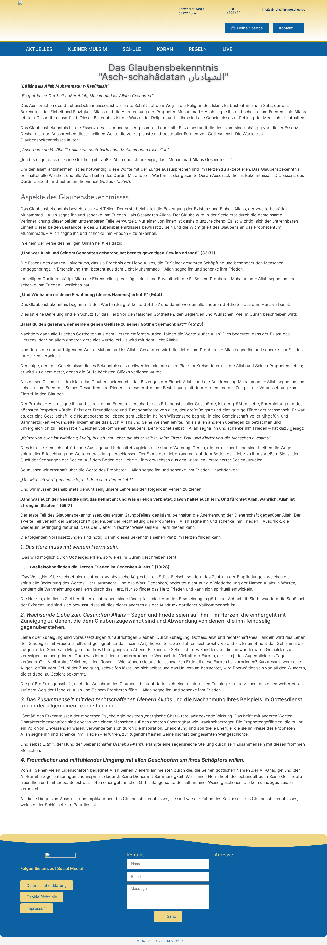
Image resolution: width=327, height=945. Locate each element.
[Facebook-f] (284, 49)
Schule (132, 49)
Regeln (198, 49)
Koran (165, 49)
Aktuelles (39, 49)
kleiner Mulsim (87, 49)
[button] (288, 28)
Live (227, 49)
